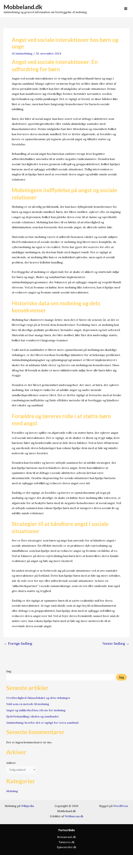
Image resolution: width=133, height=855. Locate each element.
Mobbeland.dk (22, 6)
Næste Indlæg (116, 643)
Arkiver (11, 763)
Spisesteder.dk (66, 847)
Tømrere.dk (66, 842)
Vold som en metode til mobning (27, 704)
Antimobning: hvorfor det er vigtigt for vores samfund (42, 722)
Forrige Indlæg (18, 643)
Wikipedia (27, 806)
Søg (8, 671)
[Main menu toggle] (126, 8)
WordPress (120, 806)
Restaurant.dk (66, 837)
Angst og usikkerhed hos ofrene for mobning (35, 710)
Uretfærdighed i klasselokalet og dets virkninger (38, 698)
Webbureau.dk (74, 816)
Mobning (12, 791)
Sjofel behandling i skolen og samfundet (32, 716)
